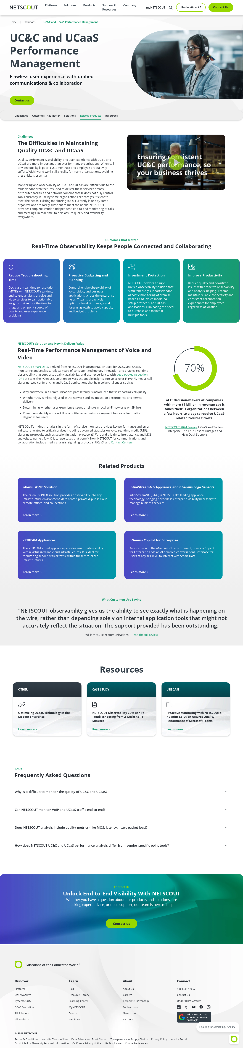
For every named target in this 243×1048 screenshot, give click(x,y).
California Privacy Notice (86, 1043)
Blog (71, 988)
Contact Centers (122, 442)
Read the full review (145, 635)
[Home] (24, 7)
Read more (100, 729)
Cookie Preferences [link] (136, 1043)
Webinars (74, 1019)
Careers (127, 995)
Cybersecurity (23, 1001)
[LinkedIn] (179, 1007)
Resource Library (79, 995)
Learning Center (78, 1001)
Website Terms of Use (55, 1039)
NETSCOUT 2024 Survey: (181, 427)
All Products (22, 1019)
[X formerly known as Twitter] (186, 1007)
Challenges (21, 115)
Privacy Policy (159, 1039)
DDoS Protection (24, 1007)
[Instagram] (208, 1007)
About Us (128, 988)
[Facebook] (201, 1007)
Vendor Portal (179, 1039)
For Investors (130, 1007)
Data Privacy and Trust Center (89, 1039)
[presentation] (70, 5)
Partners (128, 1019)
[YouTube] (194, 1007)
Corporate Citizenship (136, 1001)
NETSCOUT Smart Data (33, 367)
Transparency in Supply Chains (129, 1039)
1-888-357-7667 (186, 988)
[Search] (171, 7)
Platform (51, 5)
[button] (176, 162)
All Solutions (22, 1013)
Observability (23, 995)
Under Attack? (191, 7)
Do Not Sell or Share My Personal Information (42, 1043)
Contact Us (221, 7)
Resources (111, 115)
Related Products (90, 115)
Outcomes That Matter (46, 115)
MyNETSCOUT (77, 1007)
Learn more (31, 515)
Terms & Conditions (26, 1039)
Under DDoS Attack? (189, 1001)
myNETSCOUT (155, 7)
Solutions (70, 115)
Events (73, 1013)
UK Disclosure (113, 1043)
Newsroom (129, 1013)
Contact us (22, 100)
